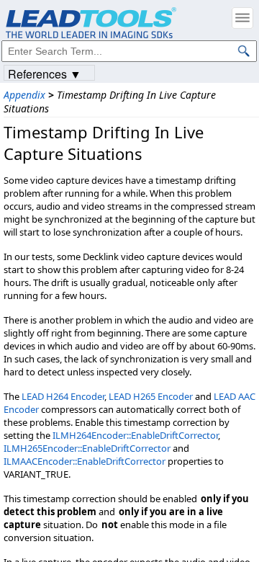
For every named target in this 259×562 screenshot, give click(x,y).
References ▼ (44, 73)
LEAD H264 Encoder (63, 396)
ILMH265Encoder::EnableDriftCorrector (87, 448)
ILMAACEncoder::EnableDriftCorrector (84, 461)
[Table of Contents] (242, 18)
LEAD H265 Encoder (151, 396)
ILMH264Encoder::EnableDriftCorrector (135, 435)
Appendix (24, 95)
